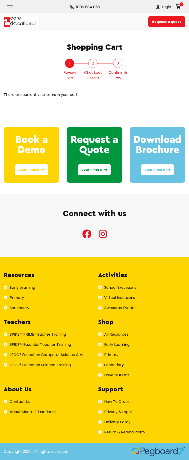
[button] (163, 7)
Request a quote (167, 22)
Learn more (28, 170)
